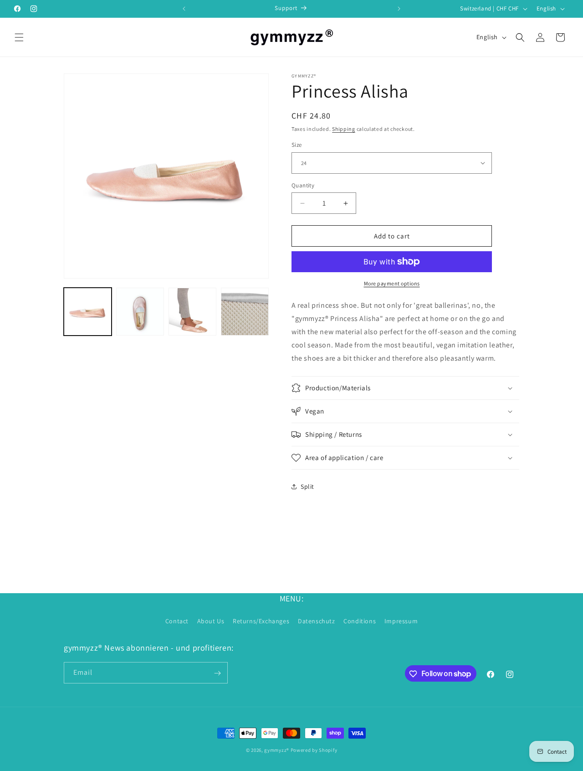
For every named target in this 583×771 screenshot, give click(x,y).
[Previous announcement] (184, 8)
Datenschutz (316, 620)
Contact (177, 620)
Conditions (359, 620)
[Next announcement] (399, 8)
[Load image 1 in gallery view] (88, 312)
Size (297, 145)
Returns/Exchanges (261, 620)
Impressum (401, 620)
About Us (211, 620)
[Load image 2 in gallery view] (140, 312)
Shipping (343, 128)
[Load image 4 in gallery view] (245, 312)
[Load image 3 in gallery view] (192, 312)
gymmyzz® (276, 750)
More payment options (392, 283)
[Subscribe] (217, 673)
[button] (19, 37)
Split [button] (307, 486)
